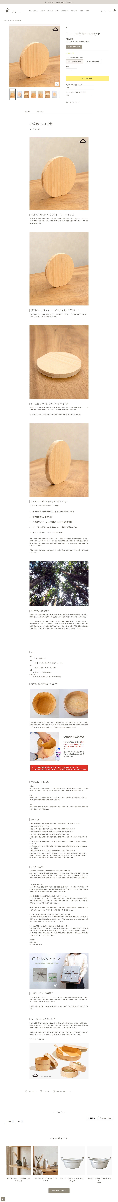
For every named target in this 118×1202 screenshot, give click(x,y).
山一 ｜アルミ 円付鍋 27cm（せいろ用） (72, 1178)
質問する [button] (92, 1118)
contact (74, 11)
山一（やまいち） (35, 129)
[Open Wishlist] (3, 1199)
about (42, 11)
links (87, 11)
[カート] (113, 11)
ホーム (5, 20)
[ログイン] (109, 11)
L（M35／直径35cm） (93, 61)
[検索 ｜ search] (105, 11)
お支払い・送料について (63, 1091)
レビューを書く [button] (106, 1118)
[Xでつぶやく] (76, 102)
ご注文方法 (46, 1091)
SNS (81, 11)
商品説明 (27, 111)
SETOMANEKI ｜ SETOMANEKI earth (18, 1178)
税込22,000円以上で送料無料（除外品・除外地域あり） (59, 2)
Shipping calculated (76, 41)
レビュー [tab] (8, 1121)
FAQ (57, 11)
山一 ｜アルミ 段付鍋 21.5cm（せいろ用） (99, 1179)
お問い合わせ (32, 1091)
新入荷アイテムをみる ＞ (59, 1191)
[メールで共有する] (79, 102)
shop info (64, 11)
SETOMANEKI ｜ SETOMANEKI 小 (46, 1178)
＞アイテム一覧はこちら (37, 1039)
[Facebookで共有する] (70, 102)
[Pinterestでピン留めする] (73, 102)
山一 (67, 27)
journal (50, 11)
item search (33, 11)
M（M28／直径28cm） (74, 61)
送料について (40, 111)
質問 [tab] (19, 1121)
